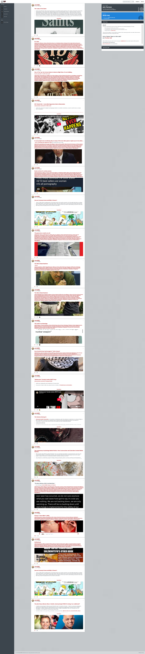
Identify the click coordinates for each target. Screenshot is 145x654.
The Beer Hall (108, 38)
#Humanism (79, 47)
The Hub (39, 5)
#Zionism (43, 146)
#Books (39, 76)
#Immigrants (62, 296)
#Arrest (48, 296)
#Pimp (51, 234)
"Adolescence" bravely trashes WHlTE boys (45, 379)
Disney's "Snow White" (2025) (41, 515)
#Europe (64, 266)
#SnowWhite (48, 517)
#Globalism (55, 48)
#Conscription (68, 297)
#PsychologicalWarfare (45, 77)
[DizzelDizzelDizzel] (39, 409)
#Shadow (46, 294)
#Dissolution (62, 543)
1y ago (35, 231)
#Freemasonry (65, 48)
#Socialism (50, 47)
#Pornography (44, 76)
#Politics (40, 46)
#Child (45, 295)
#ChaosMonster (43, 75)
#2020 (35, 266)
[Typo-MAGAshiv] (39, 65)
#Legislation (79, 45)
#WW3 (58, 297)
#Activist (75, 294)
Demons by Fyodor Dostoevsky (42, 419)
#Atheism (36, 47)
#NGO (66, 144)
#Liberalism (69, 46)
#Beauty (71, 517)
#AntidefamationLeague (44, 144)
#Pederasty (51, 45)
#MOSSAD (58, 235)
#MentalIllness (80, 48)
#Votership (70, 43)
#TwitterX (43, 325)
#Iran (62, 325)
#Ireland (75, 486)
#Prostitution (63, 295)
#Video (77, 144)
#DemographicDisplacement (40, 296)
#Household (48, 44)
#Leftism (70, 48)
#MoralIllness (37, 49)
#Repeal (66, 43)
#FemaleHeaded (42, 44)
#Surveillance (49, 145)
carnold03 (37, 5)
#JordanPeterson (47, 544)
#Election (70, 45)
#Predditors (58, 44)
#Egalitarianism (63, 46)
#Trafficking (52, 295)
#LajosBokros (40, 266)
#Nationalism (46, 489)
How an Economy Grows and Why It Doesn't (45, 200)
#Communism (69, 47)
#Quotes (39, 486)
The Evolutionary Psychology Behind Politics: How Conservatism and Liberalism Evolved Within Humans (58, 451)
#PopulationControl (69, 145)
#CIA (50, 235)
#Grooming (63, 44)
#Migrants (78, 295)
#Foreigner (68, 296)
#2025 (35, 75)
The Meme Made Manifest (41, 263)
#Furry (53, 75)
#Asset (47, 235)
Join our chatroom (106, 43)
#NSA (54, 235)
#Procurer (55, 234)
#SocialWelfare (44, 297)
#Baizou (66, 489)
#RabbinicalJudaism (38, 80)
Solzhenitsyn (37, 542)
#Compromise (63, 237)
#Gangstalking (41, 295)
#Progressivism (44, 48)
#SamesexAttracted (77, 44)
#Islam (73, 325)
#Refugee (77, 296)
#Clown (45, 43)
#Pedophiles (42, 45)
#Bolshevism (50, 545)
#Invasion (72, 296)
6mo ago (35, 5)
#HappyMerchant (48, 266)
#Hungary (68, 266)
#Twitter (62, 486)
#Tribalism (53, 46)
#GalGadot (76, 517)
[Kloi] (39, 317)
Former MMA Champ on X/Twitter (49, 485)
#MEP (44, 266)
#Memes (41, 43)
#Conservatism (37, 48)
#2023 (35, 144)
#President (79, 236)
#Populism (58, 46)
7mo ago (35, 39)
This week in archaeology (40, 323)
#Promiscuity (53, 44)
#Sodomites (36, 45)
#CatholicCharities (54, 488)
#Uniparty (54, 237)
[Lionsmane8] (39, 344)
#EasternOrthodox (60, 544)
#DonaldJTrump (37, 237)
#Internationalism (62, 47)
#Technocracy (37, 270)
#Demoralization (61, 77)
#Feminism (74, 47)
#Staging (55, 297)
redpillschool (123, 40)
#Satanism (75, 48)
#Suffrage (36, 44)
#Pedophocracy (57, 45)
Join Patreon (107, 7)
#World (48, 43)
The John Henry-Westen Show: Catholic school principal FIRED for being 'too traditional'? (57, 604)
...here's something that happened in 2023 (43, 142)
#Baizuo (73, 46)
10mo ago (36, 138)
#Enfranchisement (76, 43)
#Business (36, 145)
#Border (74, 295)
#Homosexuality (69, 44)
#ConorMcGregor (50, 486)
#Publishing (79, 75)
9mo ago (35, 101)
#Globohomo (50, 48)
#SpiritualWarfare (54, 77)
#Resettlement (37, 297)
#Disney (44, 517)
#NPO (63, 144)
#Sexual (48, 295)
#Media (35, 76)
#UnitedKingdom (72, 352)
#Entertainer (57, 486)
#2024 (35, 43)
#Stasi (60, 144)
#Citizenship (62, 297)
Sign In (142, 1)
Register (137, 1)
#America (54, 43)
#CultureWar (77, 76)
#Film (52, 517)
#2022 (35, 543)
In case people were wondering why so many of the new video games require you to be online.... (58, 140)
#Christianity (54, 544)
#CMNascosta (49, 75)
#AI (41, 352)
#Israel (77, 234)
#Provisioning (50, 297)
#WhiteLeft (78, 46)
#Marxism (46, 47)
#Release (52, 296)
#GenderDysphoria (64, 45)
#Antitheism (41, 47)
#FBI (52, 235)
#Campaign (74, 45)
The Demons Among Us (40, 417)
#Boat (71, 295)
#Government (80, 294)
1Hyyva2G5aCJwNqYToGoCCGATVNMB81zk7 (109, 9)
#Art (43, 352)
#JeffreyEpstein (46, 234)
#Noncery (47, 45)
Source (36, 265)
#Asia (74, 234)
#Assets (57, 144)
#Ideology (49, 46)
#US (51, 43)
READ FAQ (106, 15)
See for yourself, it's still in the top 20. (42, 73)
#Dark (38, 43)
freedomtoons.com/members (66, 385)
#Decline (58, 543)
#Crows (61, 352)
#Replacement (57, 296)
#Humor (41, 234)
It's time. (36, 41)
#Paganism (60, 48)
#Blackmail (58, 237)
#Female (68, 517)
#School (36, 295)
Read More (59, 18)
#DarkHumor (39, 172)
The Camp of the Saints (40, 8)
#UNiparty (44, 46)
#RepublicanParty (44, 237)
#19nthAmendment (60, 43)
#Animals (58, 352)
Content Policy (106, 18)
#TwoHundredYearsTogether (75, 543)
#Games (81, 144)
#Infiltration (73, 266)
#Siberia (51, 543)
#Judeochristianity (46, 80)
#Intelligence (74, 75)
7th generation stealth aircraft (42, 233)
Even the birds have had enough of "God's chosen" (47, 351)
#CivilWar (68, 295)
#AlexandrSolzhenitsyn (39, 544)
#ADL (38, 144)
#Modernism (55, 47)
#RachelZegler (37, 518)
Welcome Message (111, 17)
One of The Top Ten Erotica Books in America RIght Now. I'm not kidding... (53, 72)
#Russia (54, 543)
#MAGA (49, 237)
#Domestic (44, 145)
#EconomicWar (37, 77)
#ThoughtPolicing (61, 145)
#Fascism (47, 146)
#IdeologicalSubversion (70, 77)
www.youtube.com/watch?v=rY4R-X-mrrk (42, 105)
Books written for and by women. (43, 171)
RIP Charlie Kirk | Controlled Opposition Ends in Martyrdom (49, 104)
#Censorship (55, 145)
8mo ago (35, 70)
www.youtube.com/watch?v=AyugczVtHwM (43, 381)
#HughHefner (37, 235)
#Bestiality (62, 76)
